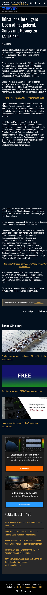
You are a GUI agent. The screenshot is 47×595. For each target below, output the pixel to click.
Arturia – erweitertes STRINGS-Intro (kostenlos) (22, 391)
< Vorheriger (28, 311)
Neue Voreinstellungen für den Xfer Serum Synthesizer (20, 425)
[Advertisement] (23, 177)
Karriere (20, 587)
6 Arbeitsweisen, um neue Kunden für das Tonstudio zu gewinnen (24, 358)
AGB (41, 587)
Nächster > (42, 311)
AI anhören (38, 302)
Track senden (24, 468)
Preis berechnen (24, 504)
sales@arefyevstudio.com (19, 4)
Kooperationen (31, 587)
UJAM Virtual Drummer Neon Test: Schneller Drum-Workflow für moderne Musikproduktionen (23, 562)
